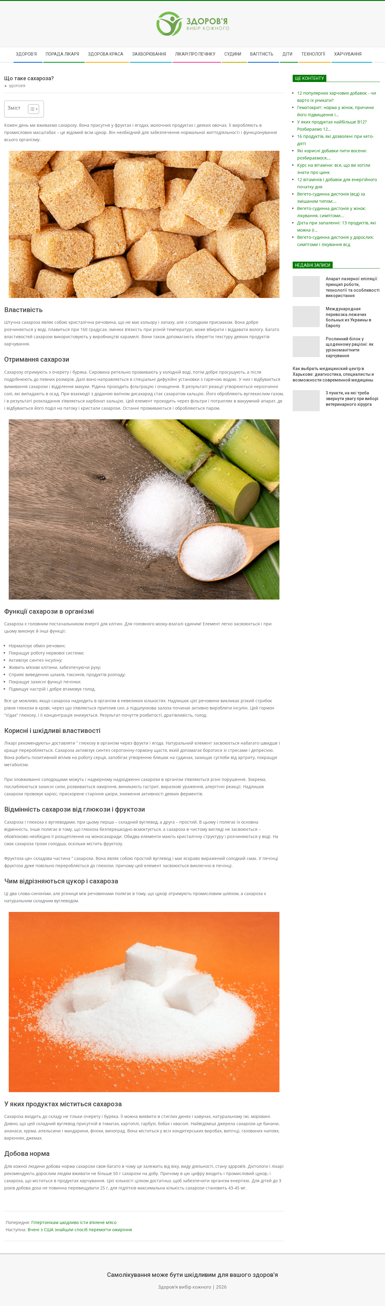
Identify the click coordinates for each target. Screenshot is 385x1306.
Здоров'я (17, 86)
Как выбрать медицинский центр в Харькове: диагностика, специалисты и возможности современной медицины (333, 374)
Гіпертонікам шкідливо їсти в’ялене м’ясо (73, 1222)
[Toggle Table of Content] (30, 109)
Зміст (14, 107)
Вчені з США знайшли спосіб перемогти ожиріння (80, 1229)
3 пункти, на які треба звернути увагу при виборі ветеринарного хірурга (352, 398)
